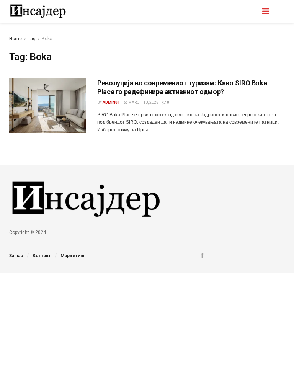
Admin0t (111, 102)
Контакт (42, 255)
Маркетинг (72, 255)
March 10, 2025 (142, 102)
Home (15, 38)
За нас (16, 255)
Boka (47, 38)
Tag (32, 38)
